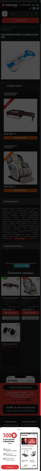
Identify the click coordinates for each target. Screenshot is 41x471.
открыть (10, 467)
